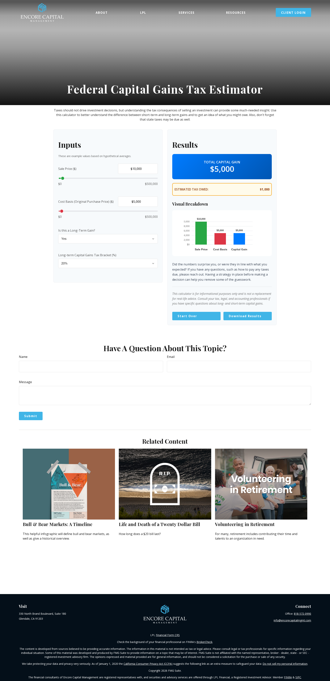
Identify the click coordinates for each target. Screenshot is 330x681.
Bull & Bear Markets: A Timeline (57, 524)
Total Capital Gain (222, 162)
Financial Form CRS (168, 635)
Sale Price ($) (67, 169)
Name (23, 357)
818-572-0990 (302, 613)
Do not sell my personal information (285, 664)
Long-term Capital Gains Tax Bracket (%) (87, 255)
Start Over (187, 316)
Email (171, 357)
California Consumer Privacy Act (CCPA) (148, 664)
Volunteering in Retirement (245, 524)
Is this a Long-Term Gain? (76, 230)
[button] (101, 12)
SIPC (298, 677)
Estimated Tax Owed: (192, 189)
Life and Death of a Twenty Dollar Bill (159, 524)
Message (25, 382)
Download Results (245, 316)
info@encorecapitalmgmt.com (292, 620)
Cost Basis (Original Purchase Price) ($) (86, 201)
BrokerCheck (204, 642)
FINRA (288, 677)
